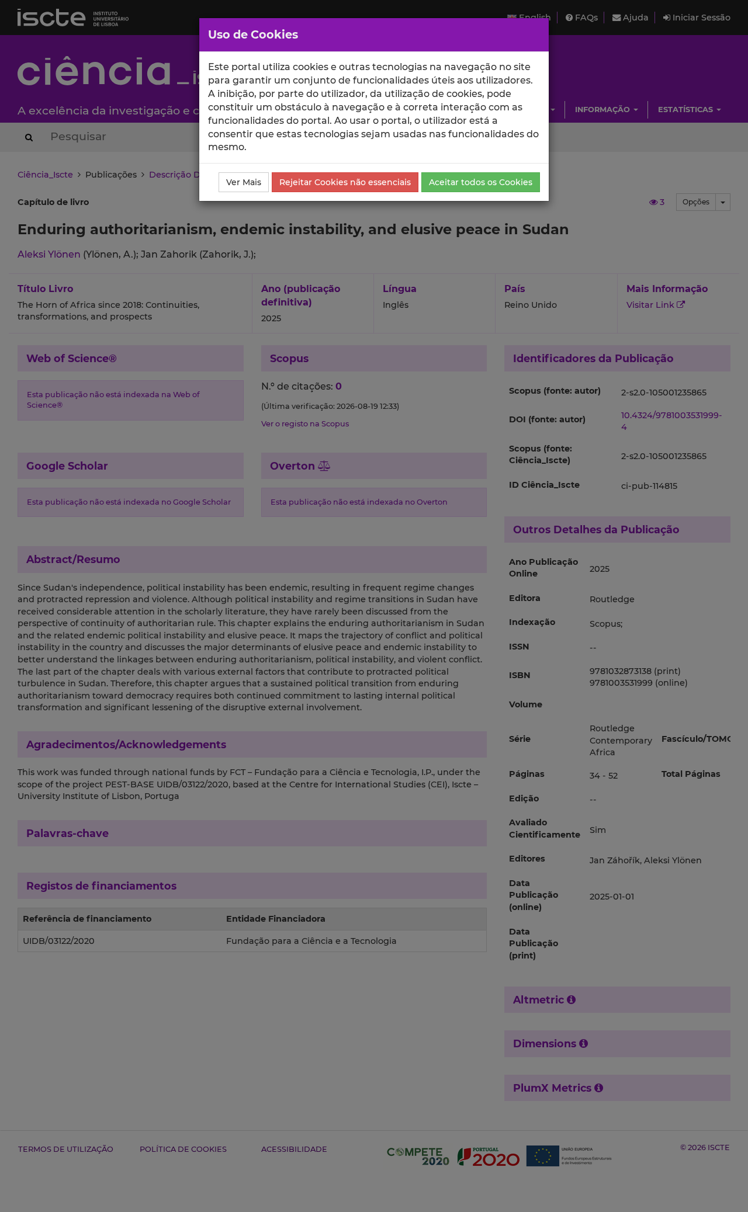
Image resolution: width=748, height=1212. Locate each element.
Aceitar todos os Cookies (480, 182)
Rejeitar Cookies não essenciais (345, 182)
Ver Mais (243, 182)
